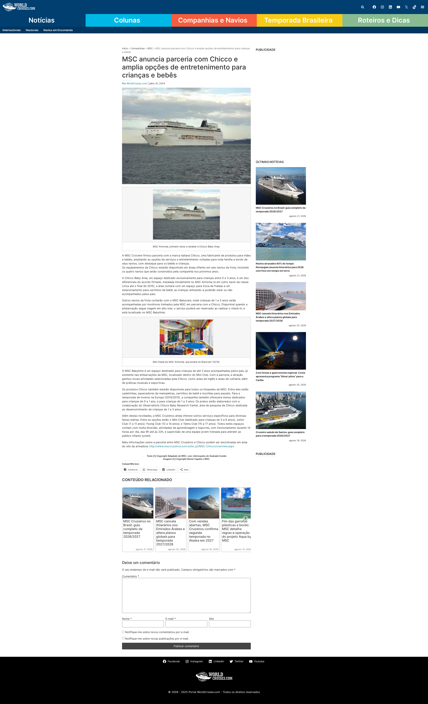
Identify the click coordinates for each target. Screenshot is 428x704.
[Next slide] (245, 518)
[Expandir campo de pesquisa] (362, 7)
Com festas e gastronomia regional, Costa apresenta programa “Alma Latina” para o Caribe (280, 376)
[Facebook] (374, 7)
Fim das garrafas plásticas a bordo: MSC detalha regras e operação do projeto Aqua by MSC (236, 530)
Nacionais (32, 30)
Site (211, 618)
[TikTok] (414, 7)
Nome (127, 618)
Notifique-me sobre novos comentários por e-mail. (157, 632)
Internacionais (12, 30)
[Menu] (422, 7)
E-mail (171, 618)
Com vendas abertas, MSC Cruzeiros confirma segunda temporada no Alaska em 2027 (203, 530)
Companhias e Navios (212, 20)
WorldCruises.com (137, 83)
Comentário (130, 576)
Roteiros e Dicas (384, 20)
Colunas (127, 20)
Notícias (42, 20)
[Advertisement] (281, 105)
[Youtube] (398, 7)
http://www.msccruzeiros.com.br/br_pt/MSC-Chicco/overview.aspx (191, 446)
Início (125, 48)
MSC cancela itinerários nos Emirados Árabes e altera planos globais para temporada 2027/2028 (170, 532)
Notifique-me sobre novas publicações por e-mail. (157, 638)
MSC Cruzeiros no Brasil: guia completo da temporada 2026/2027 (137, 529)
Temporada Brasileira (298, 20)
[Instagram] (382, 7)
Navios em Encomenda (58, 30)
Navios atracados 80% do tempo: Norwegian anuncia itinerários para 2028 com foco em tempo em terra (280, 267)
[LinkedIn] (390, 7)
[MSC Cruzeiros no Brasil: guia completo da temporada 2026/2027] (281, 186)
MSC (150, 48)
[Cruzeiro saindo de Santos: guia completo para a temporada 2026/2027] (281, 410)
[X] (406, 7)
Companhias (138, 48)
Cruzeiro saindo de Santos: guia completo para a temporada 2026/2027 (280, 434)
